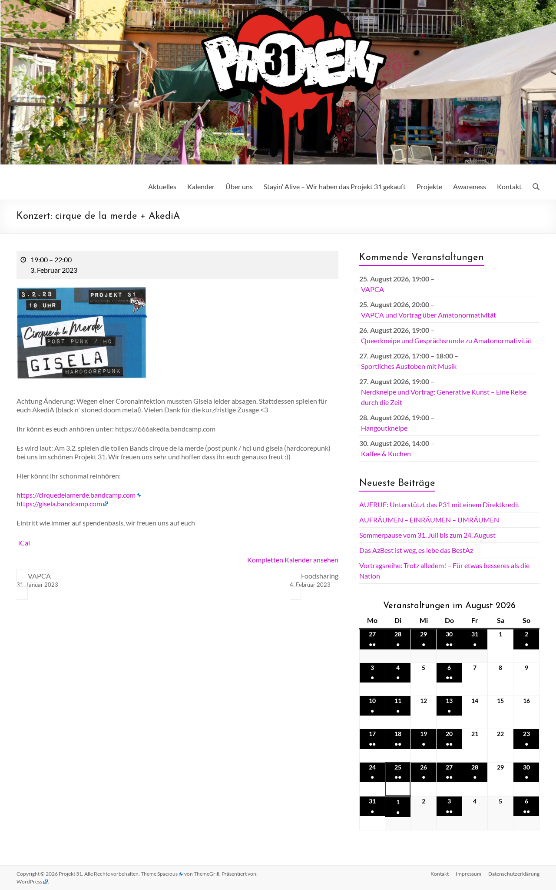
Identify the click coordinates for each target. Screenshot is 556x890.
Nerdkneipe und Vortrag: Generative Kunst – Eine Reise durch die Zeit (443, 397)
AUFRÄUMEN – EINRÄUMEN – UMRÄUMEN (429, 519)
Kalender (201, 186)
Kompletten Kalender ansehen (292, 559)
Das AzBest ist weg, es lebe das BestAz (416, 550)
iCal (24, 543)
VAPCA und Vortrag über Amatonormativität (428, 315)
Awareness (469, 186)
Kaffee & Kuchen (386, 453)
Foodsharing (314, 580)
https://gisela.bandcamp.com (59, 503)
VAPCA (37, 580)
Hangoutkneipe (384, 428)
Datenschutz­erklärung (513, 873)
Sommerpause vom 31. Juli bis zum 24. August (427, 535)
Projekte (429, 186)
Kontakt (509, 186)
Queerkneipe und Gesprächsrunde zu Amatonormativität (446, 340)
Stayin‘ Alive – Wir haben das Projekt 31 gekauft (335, 186)
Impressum (468, 873)
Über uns (239, 186)
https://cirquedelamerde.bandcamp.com (76, 495)
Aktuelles (162, 186)
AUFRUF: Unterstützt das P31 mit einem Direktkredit (439, 504)
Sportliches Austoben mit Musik (409, 366)
